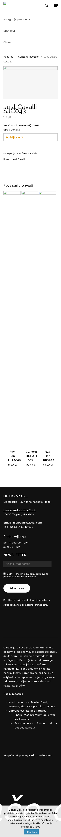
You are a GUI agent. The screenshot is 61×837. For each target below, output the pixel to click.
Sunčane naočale (28, 56)
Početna (8, 56)
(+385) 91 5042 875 (21, 526)
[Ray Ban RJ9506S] (12, 318)
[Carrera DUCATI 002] (30, 318)
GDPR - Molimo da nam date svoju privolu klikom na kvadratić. (25, 575)
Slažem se (31, 832)
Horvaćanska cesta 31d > (19, 510)
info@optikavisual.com (27, 522)
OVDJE (36, 826)
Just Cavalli (18, 159)
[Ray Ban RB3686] (47, 318)
